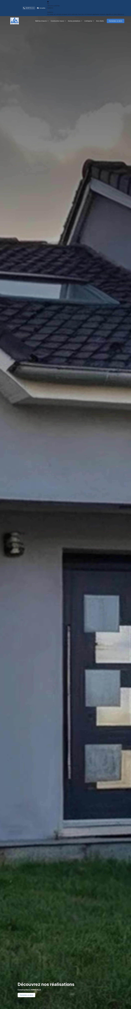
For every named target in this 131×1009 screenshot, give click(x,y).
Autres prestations (74, 21)
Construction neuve (57, 21)
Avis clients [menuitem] (100, 21)
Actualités (42, 8)
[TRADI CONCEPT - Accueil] (14, 21)
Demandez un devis (115, 21)
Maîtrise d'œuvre (41, 21)
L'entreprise (88, 21)
